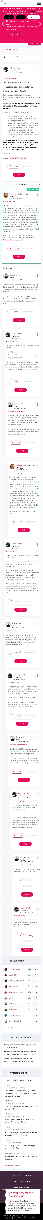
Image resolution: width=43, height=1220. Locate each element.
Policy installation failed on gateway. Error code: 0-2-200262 (20, 1046)
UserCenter (34, 1218)
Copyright (8, 1218)
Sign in (10, 1201)
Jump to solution (11, 78)
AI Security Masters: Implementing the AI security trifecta (21, 1147)
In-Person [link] (31, 1080)
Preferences (33, 17)
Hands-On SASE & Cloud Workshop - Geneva (21, 1157)
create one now (19, 1210)
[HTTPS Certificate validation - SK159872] (39, 184)
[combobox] (21, 57)
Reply (19, 174)
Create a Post (34, 43)
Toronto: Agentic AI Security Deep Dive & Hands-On (21, 1107)
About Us (26, 1218)
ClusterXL (13, 159)
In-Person (9, 1101)
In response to (9, 201)
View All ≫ (8, 1028)
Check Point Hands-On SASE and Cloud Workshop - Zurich (19, 1120)
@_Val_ (10, 352)
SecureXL (23, 159)
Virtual (8, 1085)
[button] (9, 17)
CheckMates (12, 1165)
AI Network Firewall (11, 49)
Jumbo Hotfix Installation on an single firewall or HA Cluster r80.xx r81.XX (18, 1060)
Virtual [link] (22, 1080)
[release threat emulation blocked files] (3, 184)
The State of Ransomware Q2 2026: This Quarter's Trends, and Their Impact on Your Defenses (21, 1093)
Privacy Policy (32, 11)
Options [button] (38, 49)
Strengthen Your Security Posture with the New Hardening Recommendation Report (20, 1053)
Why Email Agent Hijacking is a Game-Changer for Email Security (21, 1133)
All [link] (15, 1080)
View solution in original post (13, 240)
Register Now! (17, 34)
